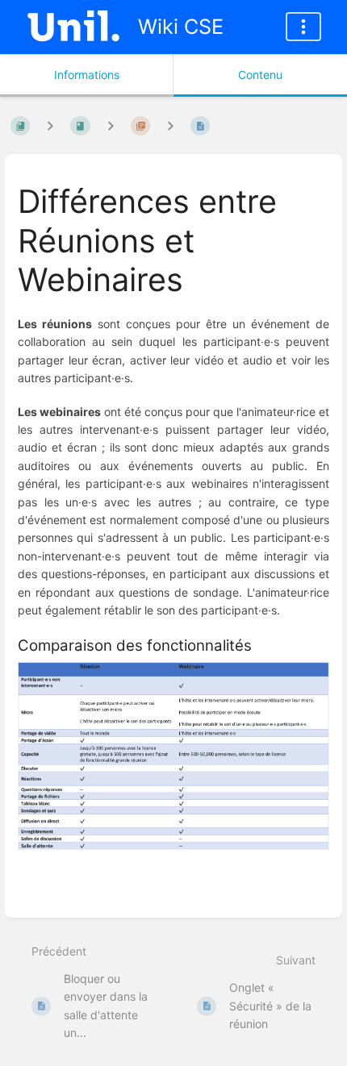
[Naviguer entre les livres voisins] (50, 125)
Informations (86, 74)
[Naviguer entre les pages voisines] (170, 125)
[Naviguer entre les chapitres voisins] (110, 125)
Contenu (260, 74)
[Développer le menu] (303, 26)
